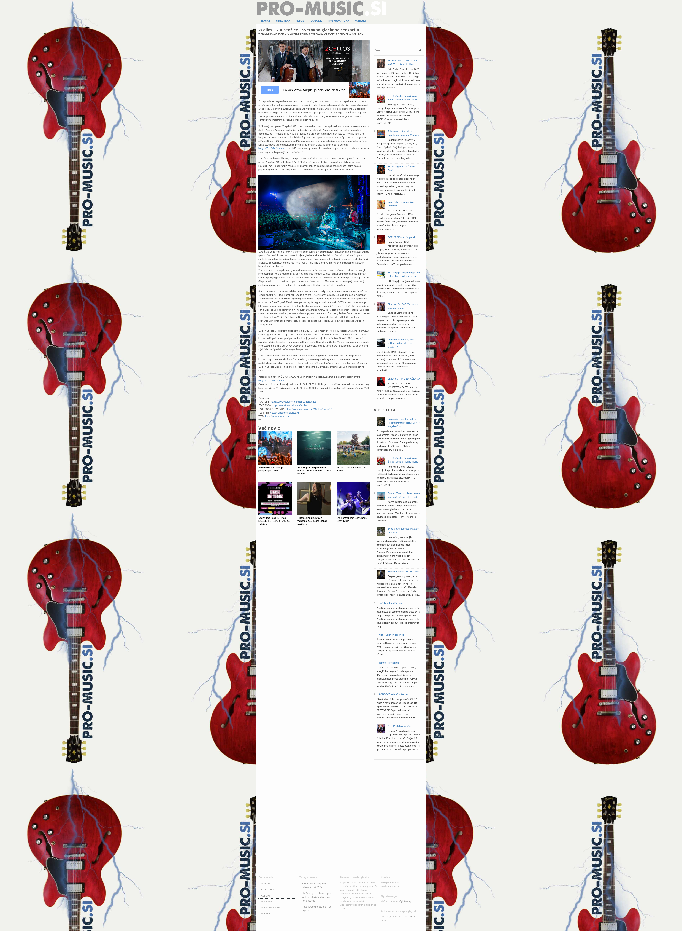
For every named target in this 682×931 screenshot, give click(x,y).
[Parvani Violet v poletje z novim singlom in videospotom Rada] (381, 496)
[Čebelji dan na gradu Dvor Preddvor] (381, 205)
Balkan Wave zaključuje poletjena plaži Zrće (314, 885)
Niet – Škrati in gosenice (391, 634)
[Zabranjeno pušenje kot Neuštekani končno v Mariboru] (381, 134)
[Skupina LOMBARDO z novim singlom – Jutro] (381, 307)
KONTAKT (360, 20)
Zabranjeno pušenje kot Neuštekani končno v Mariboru (403, 133)
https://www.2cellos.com (277, 416)
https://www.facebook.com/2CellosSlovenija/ (309, 409)
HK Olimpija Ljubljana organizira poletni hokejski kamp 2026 (404, 274)
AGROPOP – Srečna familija (393, 694)
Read (270, 90)
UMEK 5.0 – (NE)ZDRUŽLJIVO (404, 378)
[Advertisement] (399, 36)
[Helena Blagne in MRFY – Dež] (381, 575)
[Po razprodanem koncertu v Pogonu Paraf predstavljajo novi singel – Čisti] (381, 422)
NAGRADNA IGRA (338, 20)
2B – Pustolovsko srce (399, 726)
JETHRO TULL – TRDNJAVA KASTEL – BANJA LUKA (403, 62)
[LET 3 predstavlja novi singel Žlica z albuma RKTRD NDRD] (381, 99)
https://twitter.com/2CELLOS (284, 412)
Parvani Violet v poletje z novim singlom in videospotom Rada (404, 495)
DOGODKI (317, 20)
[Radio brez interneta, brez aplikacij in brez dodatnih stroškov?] (381, 343)
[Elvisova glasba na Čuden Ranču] (381, 170)
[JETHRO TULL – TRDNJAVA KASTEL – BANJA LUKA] (381, 64)
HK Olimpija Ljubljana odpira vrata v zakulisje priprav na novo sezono (316, 897)
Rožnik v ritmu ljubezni (390, 603)
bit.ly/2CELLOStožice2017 (271, 148)
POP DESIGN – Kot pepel (401, 237)
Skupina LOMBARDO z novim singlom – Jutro (403, 306)
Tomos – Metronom (389, 662)
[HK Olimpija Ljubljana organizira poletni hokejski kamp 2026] (381, 276)
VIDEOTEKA (283, 20)
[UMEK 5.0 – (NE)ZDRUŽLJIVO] (381, 382)
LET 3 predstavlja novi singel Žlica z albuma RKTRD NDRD (403, 97)
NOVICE (265, 20)
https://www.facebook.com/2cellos (290, 405)
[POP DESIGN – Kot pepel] (381, 240)
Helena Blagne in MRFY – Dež (403, 571)
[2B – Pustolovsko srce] (381, 729)
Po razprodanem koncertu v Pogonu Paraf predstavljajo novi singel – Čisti (404, 422)
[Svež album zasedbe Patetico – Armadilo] (381, 532)
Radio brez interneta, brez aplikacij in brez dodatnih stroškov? (401, 343)
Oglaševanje (405, 901)
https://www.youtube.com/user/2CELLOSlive (293, 401)
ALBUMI (300, 20)
